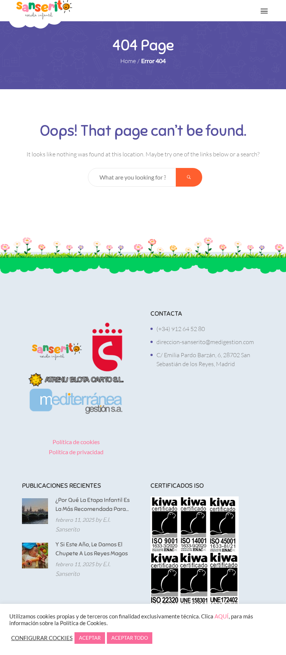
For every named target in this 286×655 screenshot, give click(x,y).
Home (128, 61)
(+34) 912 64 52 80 (180, 329)
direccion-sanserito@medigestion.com (205, 342)
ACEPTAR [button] (90, 638)
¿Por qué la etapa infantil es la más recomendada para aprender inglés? (92, 505)
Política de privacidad (76, 451)
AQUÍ (221, 616)
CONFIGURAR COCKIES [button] (42, 638)
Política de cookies (76, 441)
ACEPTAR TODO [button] (129, 638)
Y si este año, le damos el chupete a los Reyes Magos (91, 549)
